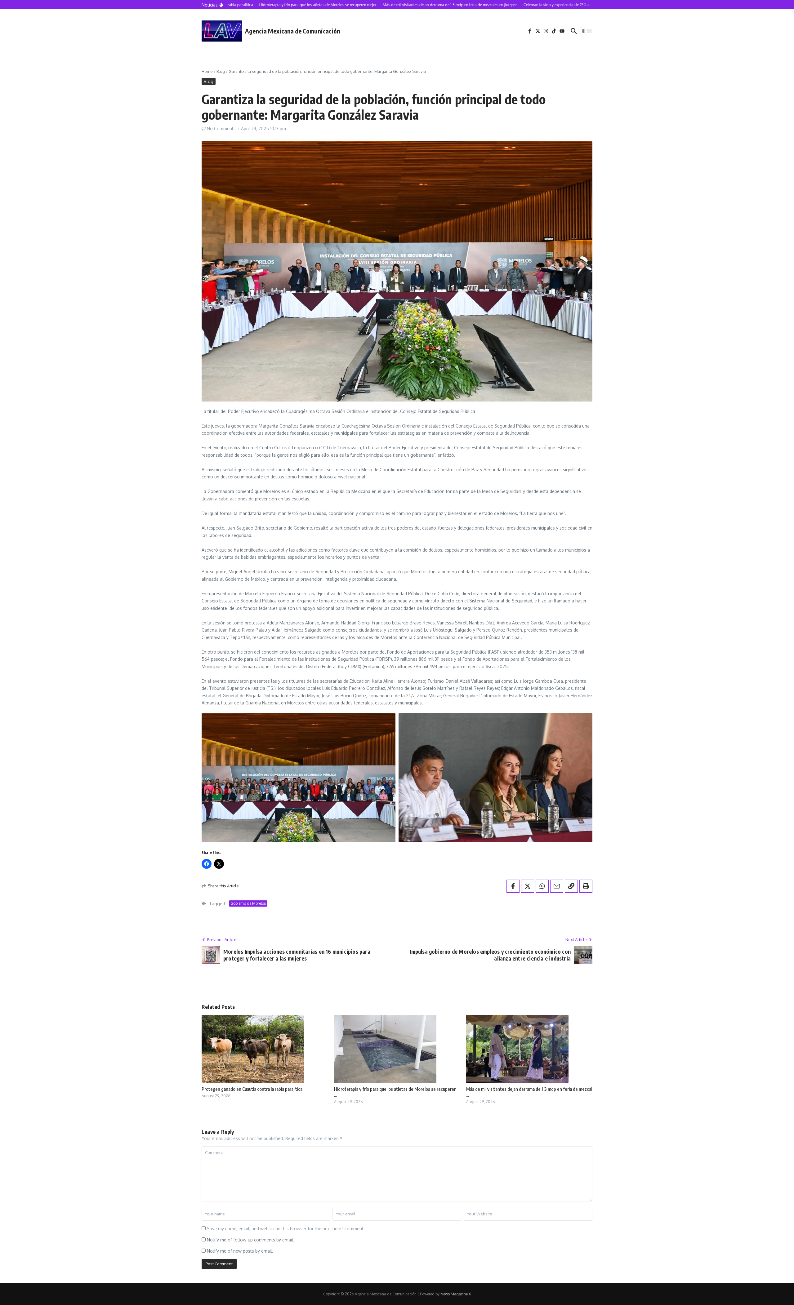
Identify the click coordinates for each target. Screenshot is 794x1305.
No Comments (221, 128)
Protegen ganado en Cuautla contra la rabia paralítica (252, 1089)
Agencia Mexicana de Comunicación (292, 31)
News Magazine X (455, 1294)
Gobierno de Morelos (248, 903)
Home (207, 71)
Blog (220, 71)
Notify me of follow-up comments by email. (250, 1239)
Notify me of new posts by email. (240, 1251)
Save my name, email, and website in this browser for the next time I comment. (286, 1228)
